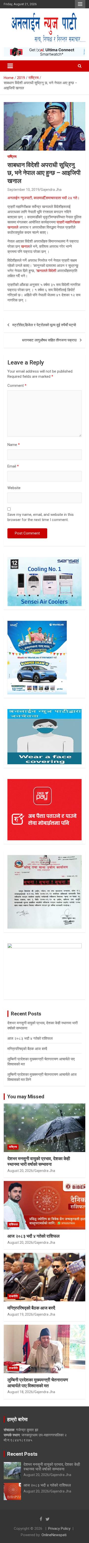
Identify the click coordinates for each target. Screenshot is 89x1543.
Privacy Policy (59, 1528)
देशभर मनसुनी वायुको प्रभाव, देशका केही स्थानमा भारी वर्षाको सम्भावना (51, 1466)
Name (13, 444)
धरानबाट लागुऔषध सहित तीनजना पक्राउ (49, 340)
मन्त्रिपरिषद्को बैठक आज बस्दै (27, 1049)
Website (14, 488)
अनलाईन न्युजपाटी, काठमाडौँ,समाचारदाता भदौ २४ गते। (43, 198)
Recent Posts (22, 1454)
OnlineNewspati (54, 1535)
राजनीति (13, 1296)
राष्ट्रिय (12, 156)
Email (13, 466)
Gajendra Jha (51, 190)
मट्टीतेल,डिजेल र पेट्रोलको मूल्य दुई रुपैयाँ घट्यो (44, 325)
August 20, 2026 (20, 1171)
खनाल (25, 246)
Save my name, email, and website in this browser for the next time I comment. (40, 517)
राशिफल (13, 1224)
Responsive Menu (80, 4)
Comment (16, 385)
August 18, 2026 (20, 1392)
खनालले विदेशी (46, 271)
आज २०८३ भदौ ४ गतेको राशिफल (30, 1038)
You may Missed (25, 1097)
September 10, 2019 (23, 190)
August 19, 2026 (20, 1314)
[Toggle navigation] (10, 66)
